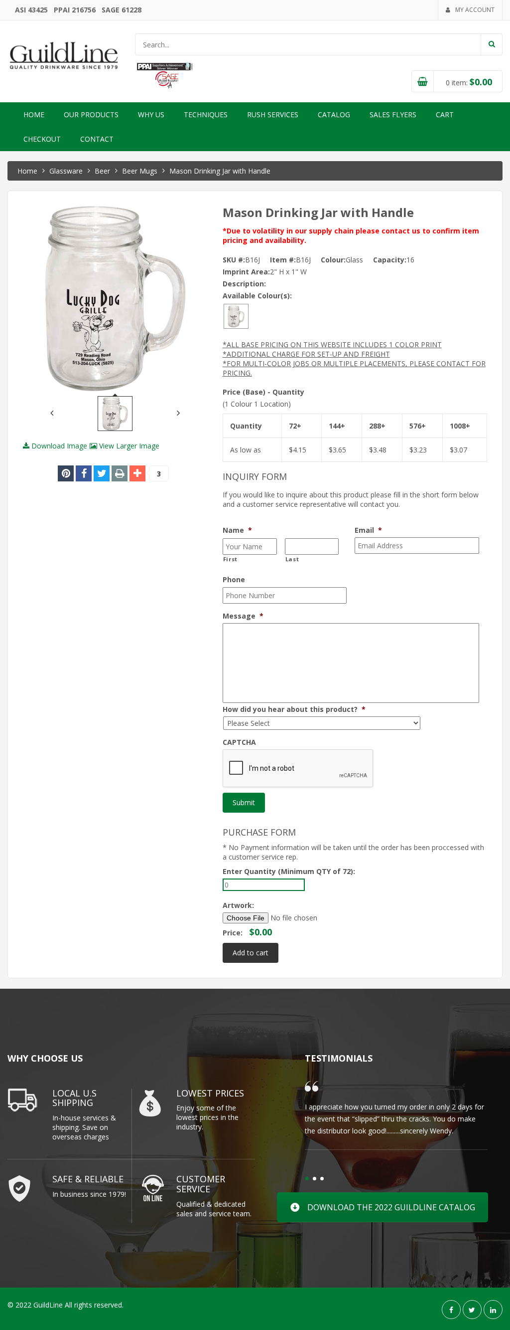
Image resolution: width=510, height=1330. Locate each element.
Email (368, 530)
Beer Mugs (139, 171)
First (230, 559)
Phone (234, 579)
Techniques (206, 114)
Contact (97, 139)
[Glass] (236, 315)
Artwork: (238, 905)
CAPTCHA (239, 742)
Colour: (333, 259)
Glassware (66, 171)
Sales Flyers (393, 114)
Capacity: (389, 259)
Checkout (42, 139)
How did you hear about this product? (294, 709)
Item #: (283, 259)
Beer (102, 171)
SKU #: (234, 259)
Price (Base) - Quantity (263, 392)
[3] (137, 473)
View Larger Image (128, 445)
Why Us (151, 114)
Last (292, 559)
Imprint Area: (246, 271)
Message (243, 616)
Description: (244, 283)
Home (33, 114)
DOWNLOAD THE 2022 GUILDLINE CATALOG (391, 1207)
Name (237, 530)
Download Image (58, 445)
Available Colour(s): (257, 295)
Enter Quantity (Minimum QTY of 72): (289, 871)
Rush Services (272, 114)
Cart (445, 114)
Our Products (91, 114)
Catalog (334, 114)
